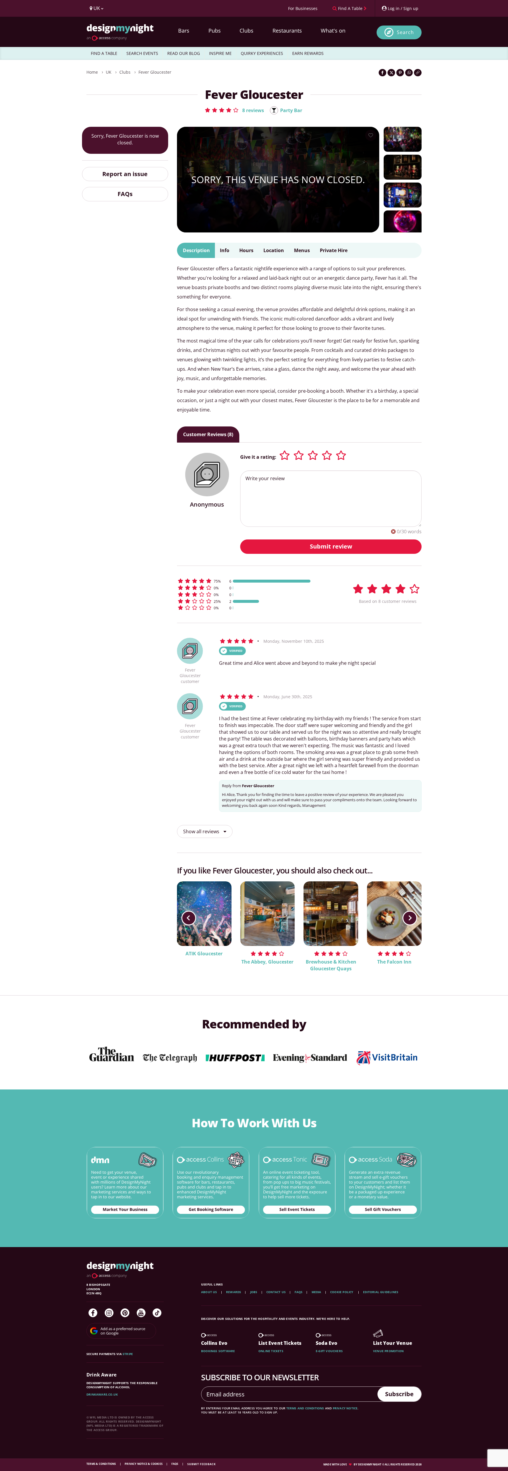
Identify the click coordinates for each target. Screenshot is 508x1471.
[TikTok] (157, 1312)
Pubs (214, 30)
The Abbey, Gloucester (267, 962)
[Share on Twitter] (391, 72)
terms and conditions (305, 1408)
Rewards (233, 1292)
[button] (234, 110)
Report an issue (125, 174)
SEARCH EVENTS (142, 53)
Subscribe (399, 1394)
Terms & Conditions (101, 1464)
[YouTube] (141, 1312)
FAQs (125, 194)
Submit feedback (201, 1464)
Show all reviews (201, 831)
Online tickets (270, 1351)
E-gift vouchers (329, 1351)
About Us (209, 1292)
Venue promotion (388, 1351)
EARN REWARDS (308, 53)
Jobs (254, 1292)
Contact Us (276, 1292)
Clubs (246, 30)
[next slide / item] (409, 918)
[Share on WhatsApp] (409, 72)
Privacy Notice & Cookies (144, 1464)
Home (92, 72)
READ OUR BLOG (183, 53)
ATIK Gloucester (204, 953)
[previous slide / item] (188, 918)
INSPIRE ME (220, 53)
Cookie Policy (342, 1292)
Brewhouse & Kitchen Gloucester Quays (331, 965)
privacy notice (345, 1408)
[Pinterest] (125, 1312)
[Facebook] (92, 1312)
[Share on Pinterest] (400, 72)
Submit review (331, 546)
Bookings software (218, 1351)
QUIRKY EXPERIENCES (262, 53)
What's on (333, 30)
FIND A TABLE (104, 53)
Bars (183, 30)
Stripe (128, 1354)
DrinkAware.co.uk (102, 1394)
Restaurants (287, 30)
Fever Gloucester (154, 72)
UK (108, 72)
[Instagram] (109, 1312)
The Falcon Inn (394, 962)
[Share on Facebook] (382, 72)
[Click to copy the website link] (418, 72)
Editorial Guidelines (380, 1292)
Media (316, 1292)
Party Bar (291, 110)
